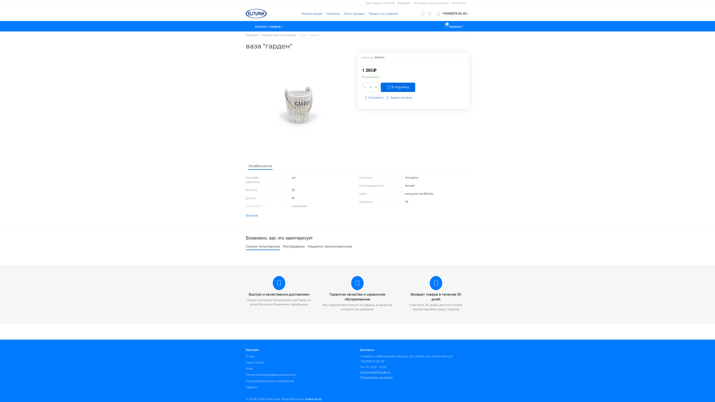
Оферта (252, 387)
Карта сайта (255, 362)
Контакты (459, 3)
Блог (249, 368)
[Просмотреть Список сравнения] (429, 13)
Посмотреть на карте (376, 377)
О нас (250, 356)
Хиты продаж (354, 13)
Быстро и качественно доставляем (279, 294)
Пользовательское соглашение (270, 381)
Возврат (403, 3)
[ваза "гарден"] (299, 106)
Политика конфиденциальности (271, 375)
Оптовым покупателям (431, 3)
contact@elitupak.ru (375, 372)
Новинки (333, 13)
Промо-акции (311, 13)
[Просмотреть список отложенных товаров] (423, 13)
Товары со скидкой (383, 13)
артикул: (368, 57)
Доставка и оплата (380, 3)
